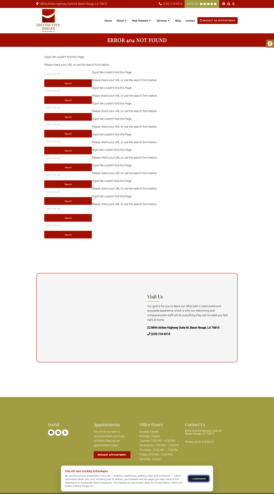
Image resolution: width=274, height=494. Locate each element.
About (120, 20)
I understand (199, 478)
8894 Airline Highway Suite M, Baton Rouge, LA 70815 (73, 3)
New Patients (140, 20)
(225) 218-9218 (172, 3)
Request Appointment (112, 455)
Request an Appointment (218, 20)
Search (68, 83)
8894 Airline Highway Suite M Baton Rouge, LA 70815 (203, 432)
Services (162, 20)
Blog (178, 20)
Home (108, 20)
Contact (190, 20)
